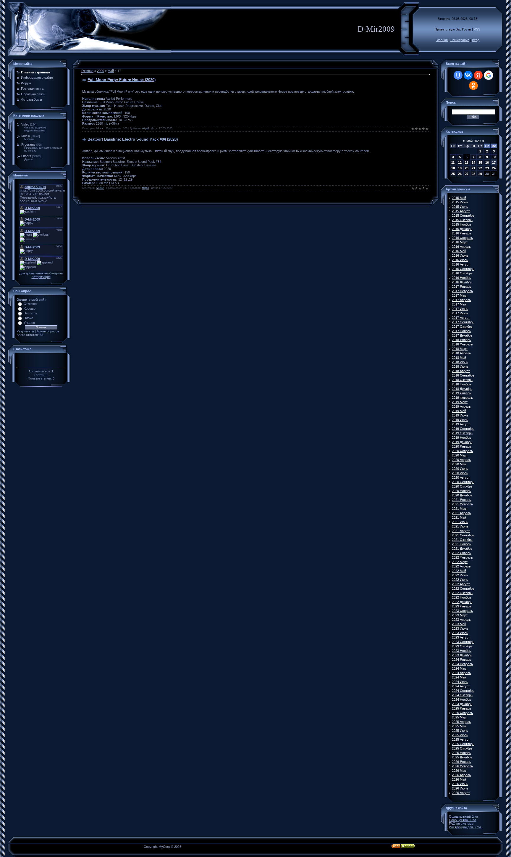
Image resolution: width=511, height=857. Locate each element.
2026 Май (459, 779)
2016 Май (459, 251)
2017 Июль (460, 313)
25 (453, 174)
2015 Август (461, 211)
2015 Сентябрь (463, 215)
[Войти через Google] (488, 75)
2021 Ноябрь (461, 544)
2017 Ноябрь (461, 331)
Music (25, 136)
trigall (145, 128)
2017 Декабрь (462, 335)
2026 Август (461, 793)
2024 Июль (460, 682)
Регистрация (459, 40)
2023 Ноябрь (461, 650)
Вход (475, 40)
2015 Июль (460, 206)
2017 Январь (461, 286)
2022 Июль (460, 579)
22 (480, 168)
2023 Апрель (461, 619)
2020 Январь (461, 446)
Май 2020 (473, 141)
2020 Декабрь (462, 495)
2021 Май (459, 517)
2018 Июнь (460, 362)
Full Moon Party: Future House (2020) (122, 80)
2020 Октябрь (462, 486)
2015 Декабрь (462, 229)
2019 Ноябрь (461, 437)
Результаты (25, 331)
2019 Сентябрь (463, 428)
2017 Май (459, 304)
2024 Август (461, 686)
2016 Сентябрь (463, 269)
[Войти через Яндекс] (478, 75)
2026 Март (460, 770)
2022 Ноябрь (461, 597)
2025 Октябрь (462, 748)
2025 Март (460, 717)
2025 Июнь (460, 730)
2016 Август (461, 264)
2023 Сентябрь (463, 642)
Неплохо (30, 313)
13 (466, 162)
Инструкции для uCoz (465, 827)
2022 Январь (461, 553)
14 (473, 162)
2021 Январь (461, 499)
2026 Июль (460, 788)
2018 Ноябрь (461, 384)
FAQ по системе (461, 823)
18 (453, 168)
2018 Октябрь (462, 380)
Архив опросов (48, 331)
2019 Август (461, 424)
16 (487, 162)
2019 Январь (461, 393)
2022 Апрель (461, 566)
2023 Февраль (462, 610)
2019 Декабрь (462, 442)
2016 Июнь (460, 255)
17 (494, 162)
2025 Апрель (461, 721)
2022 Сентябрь (463, 588)
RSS (477, 29)
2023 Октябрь (462, 646)
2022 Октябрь (462, 593)
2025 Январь (461, 708)
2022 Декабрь (462, 602)
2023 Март (460, 615)
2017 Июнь (460, 309)
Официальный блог (463, 816)
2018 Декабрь (462, 388)
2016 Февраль (462, 237)
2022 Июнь (460, 575)
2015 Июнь (460, 202)
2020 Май (459, 464)
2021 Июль (460, 526)
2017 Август (461, 317)
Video (25, 124)
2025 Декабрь (462, 757)
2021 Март (460, 508)
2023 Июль (460, 633)
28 (473, 174)
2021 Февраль (462, 504)
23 (487, 168)
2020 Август (461, 477)
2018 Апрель (461, 353)
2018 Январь (461, 340)
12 (460, 162)
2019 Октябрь (462, 433)
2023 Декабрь (462, 655)
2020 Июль (460, 473)
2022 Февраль (462, 557)
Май (111, 71)
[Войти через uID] (458, 75)
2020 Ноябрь (461, 491)
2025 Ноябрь (461, 753)
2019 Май (459, 411)
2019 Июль (460, 420)
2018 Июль (460, 366)
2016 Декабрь (462, 282)
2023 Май (459, 624)
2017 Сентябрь (463, 322)
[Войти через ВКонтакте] (468, 75)
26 (460, 174)
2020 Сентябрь (463, 482)
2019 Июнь (460, 415)
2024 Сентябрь (463, 690)
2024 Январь (461, 659)
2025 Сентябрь (463, 744)
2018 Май (459, 357)
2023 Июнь (460, 628)
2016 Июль (460, 260)
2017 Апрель (461, 300)
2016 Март (460, 242)
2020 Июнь (460, 468)
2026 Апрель (461, 775)
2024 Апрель (461, 673)
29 (480, 174)
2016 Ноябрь (461, 277)
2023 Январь (461, 606)
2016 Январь (461, 233)
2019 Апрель (461, 406)
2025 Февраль (462, 713)
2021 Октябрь (462, 539)
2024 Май (459, 677)
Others (26, 156)
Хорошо (29, 308)
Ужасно (29, 322)
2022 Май (459, 571)
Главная (442, 40)
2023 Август (461, 637)
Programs (28, 144)
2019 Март (460, 402)
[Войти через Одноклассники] (473, 85)
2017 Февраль (462, 291)
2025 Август (461, 739)
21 (473, 168)
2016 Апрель (461, 246)
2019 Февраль (462, 397)
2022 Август (461, 584)
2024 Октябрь (462, 695)
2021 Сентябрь (463, 535)
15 (480, 162)
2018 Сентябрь (463, 375)
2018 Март (460, 348)
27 (466, 174)
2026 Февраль (462, 766)
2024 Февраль (462, 664)
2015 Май (459, 198)
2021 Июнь (460, 522)
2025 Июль (460, 735)
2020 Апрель (461, 460)
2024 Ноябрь (461, 699)
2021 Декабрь (462, 548)
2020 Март (460, 455)
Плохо (28, 318)
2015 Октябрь (462, 220)
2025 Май (459, 726)
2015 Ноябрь (461, 224)
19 (460, 168)
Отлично (30, 304)
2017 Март (460, 295)
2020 (100, 71)
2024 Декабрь (462, 704)
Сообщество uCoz (462, 820)
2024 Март (460, 668)
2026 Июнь (460, 784)
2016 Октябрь (462, 273)
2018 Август (461, 371)
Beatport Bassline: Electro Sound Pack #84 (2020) (133, 139)
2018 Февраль (462, 344)
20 (466, 168)
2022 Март (460, 562)
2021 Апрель (461, 513)
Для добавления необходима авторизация (41, 275)
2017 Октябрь (462, 326)
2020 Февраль (462, 451)
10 (494, 157)
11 (453, 162)
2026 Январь (461, 761)
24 (494, 168)
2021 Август (461, 531)
